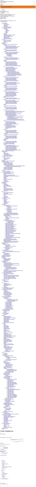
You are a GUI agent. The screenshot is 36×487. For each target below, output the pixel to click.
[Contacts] (3, 4)
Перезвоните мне (2, 449)
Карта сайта (3, 477)
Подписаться (21, 439)
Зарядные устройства (4, 467)
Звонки (3, 468)
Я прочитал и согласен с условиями (18, 441)
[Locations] (1, 4)
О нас (2, 471)
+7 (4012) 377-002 (3, 20)
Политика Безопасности (17, 441)
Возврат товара (3, 476)
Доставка (3, 472)
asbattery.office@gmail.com (3, 455)
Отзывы (3, 9)
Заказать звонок (13, 20)
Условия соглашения (4, 474)
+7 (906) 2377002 (8, 20)
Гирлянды (3, 465)
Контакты (3, 475)
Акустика (3, 464)
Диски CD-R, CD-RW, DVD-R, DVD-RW (6, 466)
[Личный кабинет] (18, 2)
